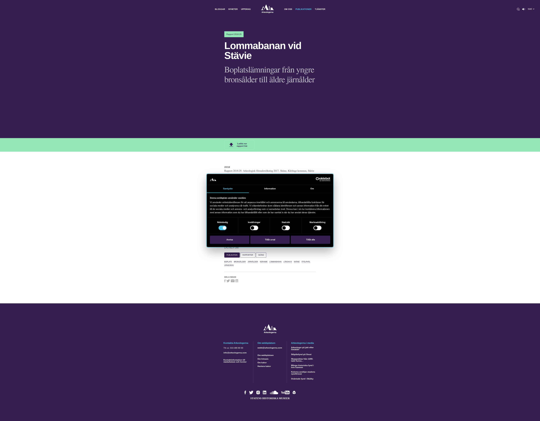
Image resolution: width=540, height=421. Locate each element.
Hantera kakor (264, 366)
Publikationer (303, 9)
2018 (227, 167)
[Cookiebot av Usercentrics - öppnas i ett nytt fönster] (318, 179)
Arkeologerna (267, 9)
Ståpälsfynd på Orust (301, 354)
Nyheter (233, 9)
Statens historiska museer (270, 398)
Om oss (288, 9)
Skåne (261, 255)
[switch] (254, 228)
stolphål (306, 262)
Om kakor (262, 363)
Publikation (232, 255)
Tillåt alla (310, 239)
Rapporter (248, 255)
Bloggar (220, 9)
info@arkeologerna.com (235, 353)
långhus (288, 262)
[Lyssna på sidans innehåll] (523, 9)
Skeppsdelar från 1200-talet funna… (302, 360)
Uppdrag (246, 9)
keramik (263, 262)
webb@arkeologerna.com (269, 348)
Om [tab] (312, 188)
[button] (518, 9)
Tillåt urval (270, 239)
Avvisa (229, 239)
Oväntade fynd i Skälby (302, 379)
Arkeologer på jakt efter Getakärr (302, 348)
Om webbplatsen (265, 355)
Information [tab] (270, 188)
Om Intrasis (262, 359)
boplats (228, 262)
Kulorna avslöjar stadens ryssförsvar (303, 373)
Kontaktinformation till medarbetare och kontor (235, 361)
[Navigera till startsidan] (270, 333)
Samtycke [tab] (228, 188)
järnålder (253, 262)
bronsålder (240, 262)
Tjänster (320, 9)
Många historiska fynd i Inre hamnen (302, 366)
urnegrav (229, 265)
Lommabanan (275, 262)
